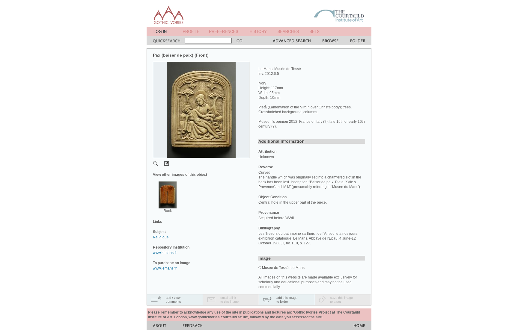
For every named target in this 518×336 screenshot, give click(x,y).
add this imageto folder (286, 299)
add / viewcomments (173, 299)
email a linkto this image (229, 299)
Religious (160, 237)
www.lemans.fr (165, 253)
